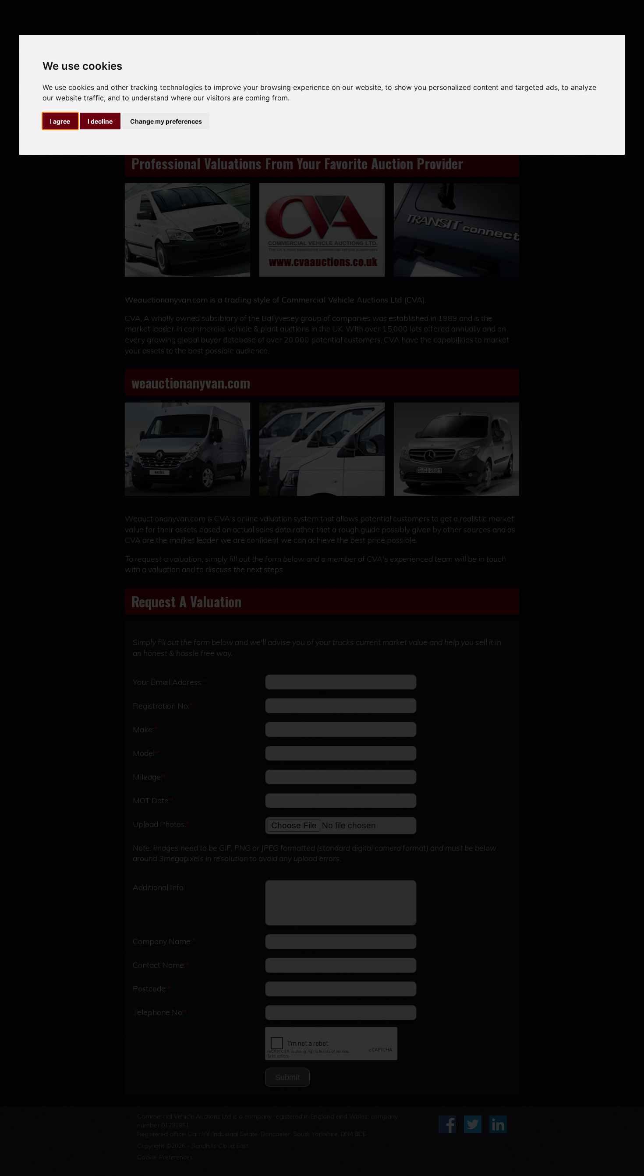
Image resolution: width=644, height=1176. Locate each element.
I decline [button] (100, 121)
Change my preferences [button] (166, 121)
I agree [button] (60, 121)
